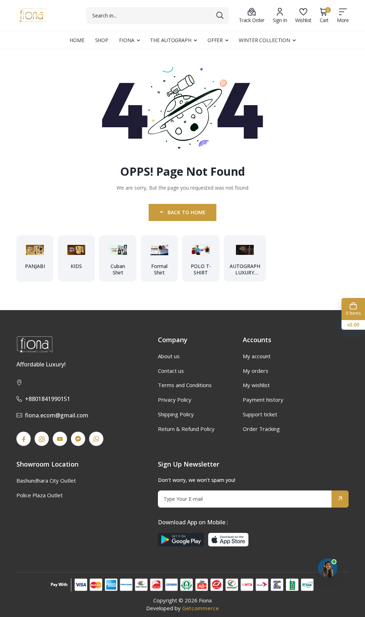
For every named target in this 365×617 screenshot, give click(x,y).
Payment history (263, 399)
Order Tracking (261, 428)
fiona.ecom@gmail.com (56, 415)
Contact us (171, 370)
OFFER (215, 40)
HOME (77, 40)
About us (169, 356)
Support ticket (260, 414)
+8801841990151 (47, 399)
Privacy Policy (174, 399)
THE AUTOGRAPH (170, 40)
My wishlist (256, 385)
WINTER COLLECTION (264, 40)
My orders (255, 370)
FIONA (126, 40)
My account (257, 356)
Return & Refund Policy (186, 428)
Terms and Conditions (185, 385)
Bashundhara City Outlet (46, 480)
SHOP (102, 40)
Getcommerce (200, 608)
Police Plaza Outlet (39, 495)
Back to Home (187, 212)
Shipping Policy (176, 414)
